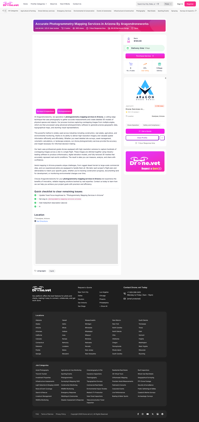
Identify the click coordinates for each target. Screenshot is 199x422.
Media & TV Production (95, 392)
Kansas (64, 339)
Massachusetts (90, 320)
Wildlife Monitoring (67, 389)
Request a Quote (85, 287)
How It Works (65, 4)
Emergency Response (68, 392)
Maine (64, 350)
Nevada (87, 346)
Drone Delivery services (46, 11)
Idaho (64, 324)
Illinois (64, 327)
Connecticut (40, 342)
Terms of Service (47, 414)
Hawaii (64, 320)
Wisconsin (142, 350)
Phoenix (103, 299)
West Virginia (143, 346)
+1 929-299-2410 (134, 292)
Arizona (38, 327)
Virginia (141, 339)
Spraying (174, 11)
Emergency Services (64, 11)
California (39, 335)
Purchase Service (143, 56)
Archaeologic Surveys (145, 396)
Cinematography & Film (95, 370)
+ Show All (103, 306)
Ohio (113, 335)
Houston (81, 299)
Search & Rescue (41, 392)
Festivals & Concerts (119, 385)
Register (190, 4)
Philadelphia (104, 303)
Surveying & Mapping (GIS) (70, 381)
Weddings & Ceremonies (69, 396)
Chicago (103, 296)
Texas (141, 327)
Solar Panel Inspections (95, 396)
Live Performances (118, 392)
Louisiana (65, 346)
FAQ (37, 414)
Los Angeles (104, 292)
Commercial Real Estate (95, 385)
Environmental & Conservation (84, 11)
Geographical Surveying (146, 377)
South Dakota (143, 320)
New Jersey (89, 350)
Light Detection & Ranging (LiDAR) (47, 385)
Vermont (141, 335)
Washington (143, 342)
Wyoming (142, 354)
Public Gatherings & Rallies (147, 389)
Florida (38, 350)
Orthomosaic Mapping (119, 377)
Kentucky (65, 342)
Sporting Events (163, 11)
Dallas (80, 296)
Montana (88, 339)
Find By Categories (38, 4)
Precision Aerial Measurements (122, 381)
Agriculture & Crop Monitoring (71, 370)
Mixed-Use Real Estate (145, 374)
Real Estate (151, 11)
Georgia (38, 354)
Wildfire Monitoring (42, 400)
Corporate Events (118, 389)
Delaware (39, 346)
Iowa (63, 335)
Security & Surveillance (145, 385)
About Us (53, 4)
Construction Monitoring (69, 385)
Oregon (114, 342)
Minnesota (88, 327)
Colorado (39, 339)
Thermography (92, 377)
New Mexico (116, 320)
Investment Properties (43, 377)
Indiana (64, 331)
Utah (140, 331)
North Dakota (116, 331)
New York (115, 324)
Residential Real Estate (120, 370)
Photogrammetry (67, 377)
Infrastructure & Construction (124, 11)
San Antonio (82, 303)
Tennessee (142, 324)
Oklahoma (115, 339)
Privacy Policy (61, 414)
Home (25, 4)
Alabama (39, 320)
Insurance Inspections (94, 374)
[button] (156, 4)
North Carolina (117, 327)
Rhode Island (116, 350)
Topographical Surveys (94, 381)
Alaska (38, 324)
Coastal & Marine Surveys (146, 392)
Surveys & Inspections (187, 11)
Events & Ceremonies (104, 11)
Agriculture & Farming (28, 11)
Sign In (180, 4)
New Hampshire (90, 354)
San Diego (82, 306)
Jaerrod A (129, 106)
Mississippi (88, 331)
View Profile (142, 138)
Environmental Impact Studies (97, 389)
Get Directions (42, 221)
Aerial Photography (42, 370)
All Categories (13, 11)
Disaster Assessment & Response (72, 400)
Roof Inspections (143, 370)
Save (136, 28)
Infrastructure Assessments (45, 381)
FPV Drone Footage (144, 381)
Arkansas (39, 331)
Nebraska (88, 342)
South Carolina (117, 354)
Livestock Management (44, 396)
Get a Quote (146, 131)
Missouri (88, 335)
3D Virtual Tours (117, 374)
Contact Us (77, 4)
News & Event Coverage (44, 389)
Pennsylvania (116, 346)
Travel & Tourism (41, 374)
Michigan (88, 324)
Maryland (65, 354)
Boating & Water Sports (120, 396)
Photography (140, 11)
